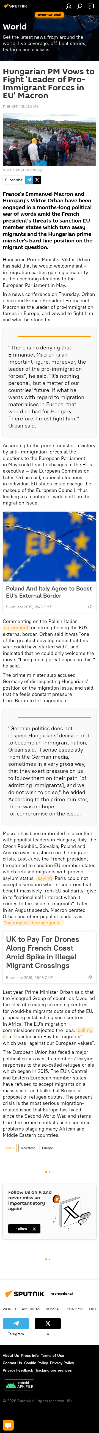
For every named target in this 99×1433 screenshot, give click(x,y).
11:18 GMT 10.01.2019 (20, 106)
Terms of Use (52, 1355)
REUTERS (13, 170)
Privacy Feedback (18, 1370)
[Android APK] (19, 1385)
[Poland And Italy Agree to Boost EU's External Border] (49, 546)
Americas (31, 1308)
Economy (73, 1308)
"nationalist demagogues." (33, 922)
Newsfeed (28, 1148)
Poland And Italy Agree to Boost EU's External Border (49, 592)
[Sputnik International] (16, 8)
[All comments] (8, 1425)
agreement (16, 627)
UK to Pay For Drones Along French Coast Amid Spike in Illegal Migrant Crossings (42, 952)
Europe (47, 1148)
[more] (89, 606)
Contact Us (12, 1362)
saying (45, 878)
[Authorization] (68, 6)
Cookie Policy (36, 1362)
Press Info (30, 1355)
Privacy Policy (62, 1362)
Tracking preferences (53, 1370)
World (9, 1148)
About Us (11, 1355)
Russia (52, 1308)
